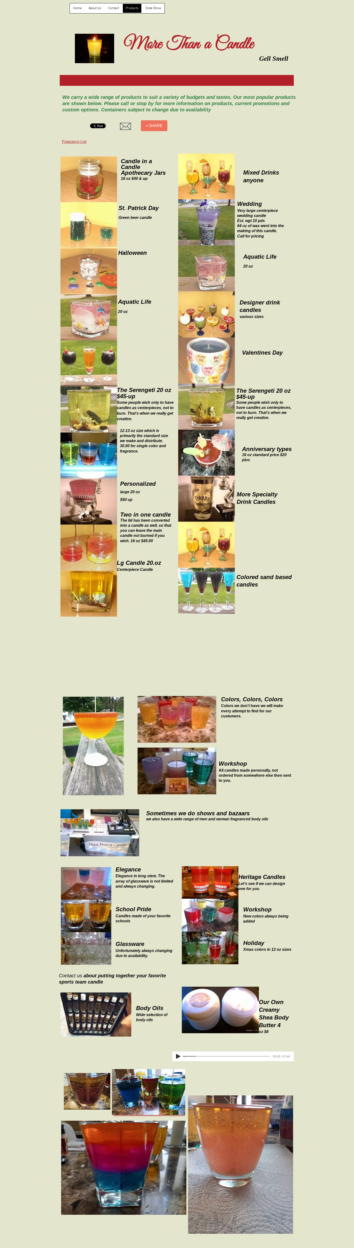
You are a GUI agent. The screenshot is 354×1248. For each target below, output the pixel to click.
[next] (108, 389)
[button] (88, 179)
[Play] (178, 1056)
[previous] (69, 389)
